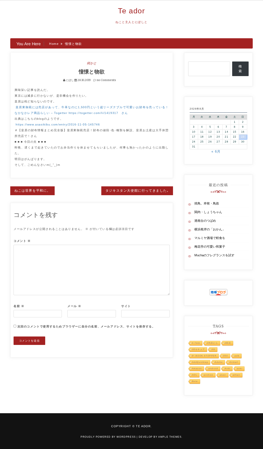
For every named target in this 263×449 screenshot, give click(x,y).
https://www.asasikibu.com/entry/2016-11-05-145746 (58, 124)
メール (74, 306)
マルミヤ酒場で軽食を (209, 238)
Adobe (219, 362)
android (213, 368)
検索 (240, 69)
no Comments (106, 80)
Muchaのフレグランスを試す (214, 255)
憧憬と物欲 (92, 71)
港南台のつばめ (205, 220)
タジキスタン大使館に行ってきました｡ (137, 190)
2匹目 (228, 343)
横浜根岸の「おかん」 (209, 229)
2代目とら (212, 343)
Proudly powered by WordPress (109, 436)
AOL (194, 375)
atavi (223, 375)
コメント (22, 240)
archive (208, 375)
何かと (92, 63)
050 (225, 356)
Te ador (131, 11)
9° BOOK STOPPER (204, 356)
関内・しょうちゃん (208, 212)
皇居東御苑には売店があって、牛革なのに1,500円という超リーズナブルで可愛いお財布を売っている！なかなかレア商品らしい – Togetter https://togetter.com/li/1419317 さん (92, 110)
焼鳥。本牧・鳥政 (206, 203)
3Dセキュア (198, 349)
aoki (239, 368)
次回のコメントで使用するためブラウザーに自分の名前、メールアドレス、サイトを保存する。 (86, 326)
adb (237, 356)
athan (236, 375)
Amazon (197, 368)
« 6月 (215, 151)
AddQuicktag (200, 362)
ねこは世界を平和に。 (32, 190)
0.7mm (196, 343)
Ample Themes (169, 436)
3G (213, 349)
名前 (19, 306)
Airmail (234, 362)
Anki (227, 368)
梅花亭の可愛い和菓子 (209, 246)
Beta (195, 381)
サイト (126, 306)
